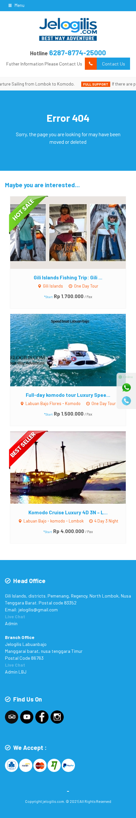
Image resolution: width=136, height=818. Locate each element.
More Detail (74, 232)
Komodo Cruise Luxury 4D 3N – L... (68, 512)
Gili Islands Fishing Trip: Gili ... (68, 277)
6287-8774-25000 (77, 52)
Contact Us (113, 63)
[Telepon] (126, 401)
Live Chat (15, 616)
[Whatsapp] (126, 388)
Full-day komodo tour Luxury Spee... (68, 395)
